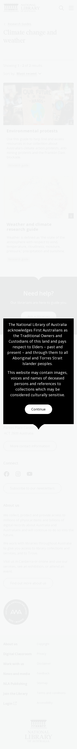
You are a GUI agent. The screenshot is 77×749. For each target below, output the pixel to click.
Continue (38, 409)
